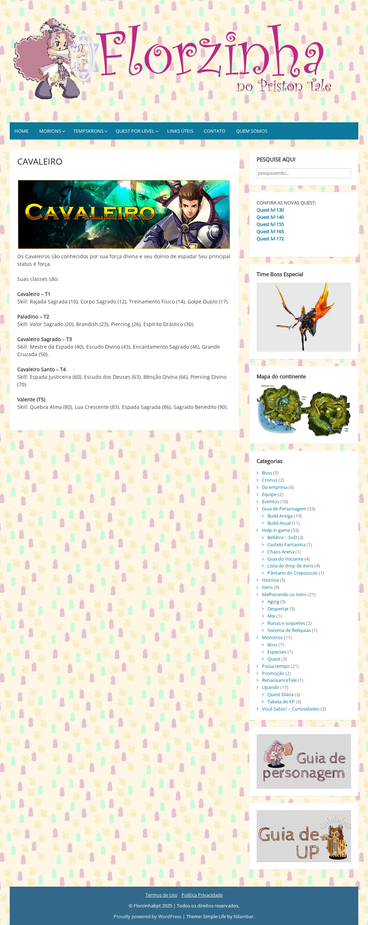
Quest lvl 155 (270, 224)
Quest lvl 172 (270, 238)
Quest (273, 659)
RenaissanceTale (279, 680)
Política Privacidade (202, 895)
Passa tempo (276, 666)
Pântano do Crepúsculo (292, 573)
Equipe (269, 494)
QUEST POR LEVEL (135, 131)
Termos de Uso (162, 895)
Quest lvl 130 (270, 210)
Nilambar (243, 916)
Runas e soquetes (286, 623)
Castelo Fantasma (286, 544)
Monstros (272, 637)
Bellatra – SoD (282, 537)
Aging (273, 601)
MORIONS (50, 131)
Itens (267, 587)
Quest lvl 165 (270, 231)
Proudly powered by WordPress (148, 916)
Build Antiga (280, 516)
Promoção (273, 673)
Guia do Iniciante (285, 559)
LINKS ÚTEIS (180, 131)
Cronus (269, 480)
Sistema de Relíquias (289, 630)
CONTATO (214, 131)
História (270, 580)
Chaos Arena (280, 551)
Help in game (276, 530)
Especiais (276, 651)
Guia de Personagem (284, 508)
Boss (267, 472)
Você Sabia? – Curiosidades (290, 708)
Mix (271, 616)
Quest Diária (280, 694)
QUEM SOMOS (251, 131)
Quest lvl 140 (270, 217)
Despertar (278, 608)
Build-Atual (279, 523)
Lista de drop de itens (290, 565)
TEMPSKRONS (88, 131)
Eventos (270, 501)
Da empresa (275, 487)
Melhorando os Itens (284, 594)
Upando (270, 687)
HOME (21, 131)
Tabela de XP (281, 701)
